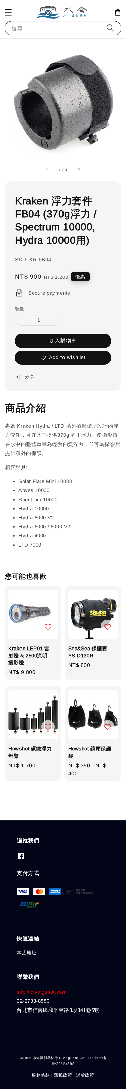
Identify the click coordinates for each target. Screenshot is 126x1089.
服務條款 (41, 1075)
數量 (19, 308)
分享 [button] (29, 376)
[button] (8, 12)
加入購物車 (63, 340)
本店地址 (26, 952)
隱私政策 (63, 1075)
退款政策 (85, 1075)
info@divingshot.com (42, 992)
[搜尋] (110, 28)
